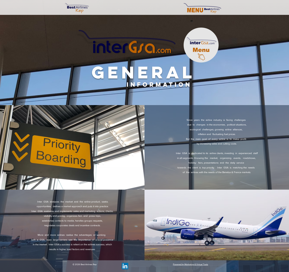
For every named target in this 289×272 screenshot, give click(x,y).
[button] (202, 8)
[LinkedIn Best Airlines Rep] (125, 266)
